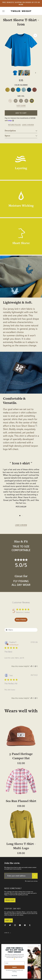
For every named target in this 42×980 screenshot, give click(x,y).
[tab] (21, 130)
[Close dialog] (39, 946)
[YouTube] (20, 925)
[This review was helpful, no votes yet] (31, 666)
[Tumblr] (30, 925)
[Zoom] (35, 35)
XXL (32, 101)
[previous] (6, 72)
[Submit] (35, 876)
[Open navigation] (3, 11)
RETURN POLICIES (14, 125)
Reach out (9, 900)
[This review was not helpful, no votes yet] (35, 666)
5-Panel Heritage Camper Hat (21, 756)
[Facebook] (5, 925)
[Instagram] (15, 925)
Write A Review (21, 620)
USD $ (6, 932)
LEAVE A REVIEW (28, 125)
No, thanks (14, 975)
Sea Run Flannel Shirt (21, 801)
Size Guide (21, 105)
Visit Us (8, 920)
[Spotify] (25, 925)
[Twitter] (10, 925)
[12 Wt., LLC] (21, 11)
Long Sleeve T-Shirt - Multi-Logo (21, 846)
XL (26, 101)
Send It (14, 967)
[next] (35, 72)
